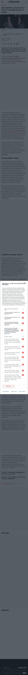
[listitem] (14, 309)
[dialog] (14, 337)
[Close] (25, 283)
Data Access (14, 391)
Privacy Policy (22, 391)
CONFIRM (8, 386)
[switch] (22, 313)
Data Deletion (6, 391)
